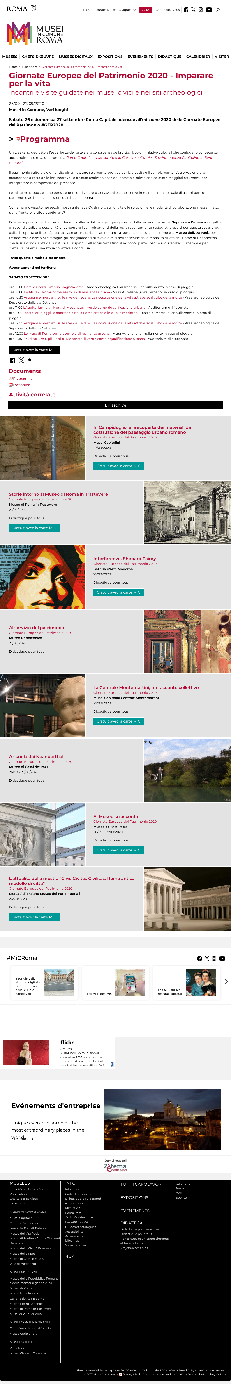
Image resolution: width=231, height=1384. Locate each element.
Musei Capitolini (22, 1218)
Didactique (169, 57)
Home (13, 67)
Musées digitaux (76, 57)
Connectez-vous (168, 10)
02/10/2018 (82, 1057)
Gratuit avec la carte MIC (34, 350)
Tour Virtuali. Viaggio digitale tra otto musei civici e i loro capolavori (28, 986)
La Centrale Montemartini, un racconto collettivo (146, 687)
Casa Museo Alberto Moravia (30, 1328)
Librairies (72, 1240)
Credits (180, 1374)
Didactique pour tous (136, 1234)
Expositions (110, 57)
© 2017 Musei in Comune (100, 1374)
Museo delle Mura (23, 1253)
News (180, 1188)
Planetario (17, 1348)
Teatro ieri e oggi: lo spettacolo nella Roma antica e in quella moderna (80, 313)
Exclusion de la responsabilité (153, 1374)
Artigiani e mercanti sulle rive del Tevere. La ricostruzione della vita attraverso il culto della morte (103, 297)
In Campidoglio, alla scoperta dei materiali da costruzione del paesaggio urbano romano (142, 430)
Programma (45, 139)
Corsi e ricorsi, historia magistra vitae (54, 287)
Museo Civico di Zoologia (28, 1353)
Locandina (21, 385)
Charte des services (24, 1198)
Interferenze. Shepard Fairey (124, 558)
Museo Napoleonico (24, 1293)
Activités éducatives (79, 1217)
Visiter (222, 57)
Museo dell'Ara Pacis (24, 1233)
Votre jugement (76, 1245)
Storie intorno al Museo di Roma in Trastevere (58, 494)
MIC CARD (72, 1208)
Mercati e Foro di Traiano (28, 1228)
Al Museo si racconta (115, 816)
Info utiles (72, 1189)
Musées (9, 57)
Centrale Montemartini (26, 1223)
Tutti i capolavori (141, 1184)
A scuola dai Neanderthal (36, 756)
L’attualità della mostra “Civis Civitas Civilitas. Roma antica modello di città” (71, 881)
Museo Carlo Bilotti (23, 1333)
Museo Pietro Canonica (27, 1304)
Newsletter (18, 1203)
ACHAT (146, 10)
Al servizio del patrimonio (36, 627)
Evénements (140, 57)
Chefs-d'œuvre (38, 57)
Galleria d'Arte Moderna (27, 1298)
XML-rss (221, 1374)
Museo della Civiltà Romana (30, 1248)
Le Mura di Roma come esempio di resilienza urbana (67, 292)
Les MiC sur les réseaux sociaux (170, 991)
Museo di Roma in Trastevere (31, 1309)
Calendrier (198, 57)
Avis (179, 1192)
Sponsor (182, 1197)
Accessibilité (74, 1231)
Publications (19, 1194)
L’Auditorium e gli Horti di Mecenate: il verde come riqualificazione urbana (84, 308)
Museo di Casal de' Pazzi (27, 1259)
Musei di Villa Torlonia (26, 1314)
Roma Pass (73, 1213)
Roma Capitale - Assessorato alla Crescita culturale (109, 158)
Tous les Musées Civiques (113, 10)
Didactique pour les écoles (139, 1229)
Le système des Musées (27, 1189)
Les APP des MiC (99, 993)
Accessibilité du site (200, 1374)
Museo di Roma (21, 1288)
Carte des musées (78, 1194)
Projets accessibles (134, 1248)
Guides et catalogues (80, 1227)
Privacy (127, 1374)
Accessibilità (74, 1236)
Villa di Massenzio (23, 1264)
